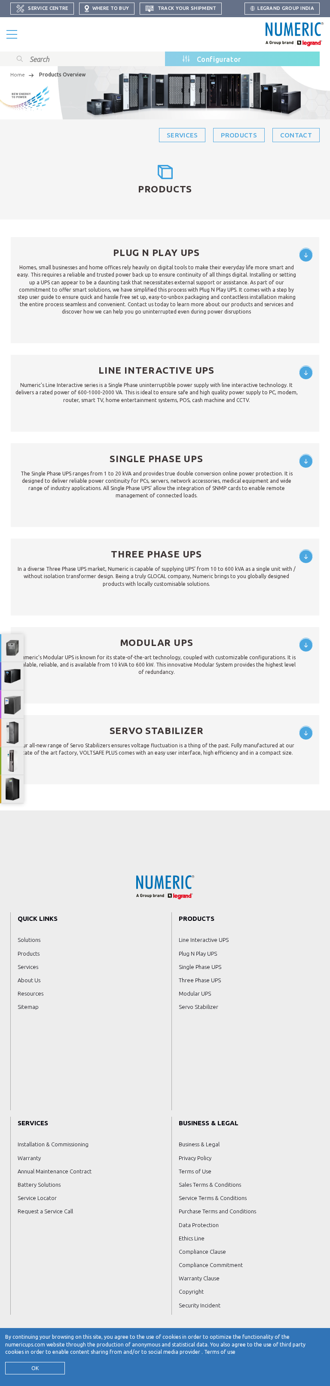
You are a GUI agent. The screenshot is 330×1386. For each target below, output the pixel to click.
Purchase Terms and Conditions (217, 1211)
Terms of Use (195, 1171)
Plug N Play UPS (198, 953)
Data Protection (199, 1225)
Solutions (29, 940)
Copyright (191, 1292)
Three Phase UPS (200, 980)
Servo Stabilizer (198, 1007)
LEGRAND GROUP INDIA (285, 8)
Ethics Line (192, 1238)
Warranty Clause (199, 1278)
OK (35, 1368)
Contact (296, 135)
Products (239, 135)
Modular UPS (195, 993)
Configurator (219, 59)
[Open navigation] (11, 34)
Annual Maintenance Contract (55, 1171)
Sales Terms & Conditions (210, 1185)
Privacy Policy (195, 1158)
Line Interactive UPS (204, 940)
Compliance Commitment (211, 1265)
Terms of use (219, 1352)
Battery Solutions (39, 1185)
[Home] (295, 34)
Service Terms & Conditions (213, 1198)
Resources (30, 993)
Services (182, 135)
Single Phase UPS (200, 967)
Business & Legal (199, 1144)
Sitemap (28, 1007)
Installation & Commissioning (53, 1144)
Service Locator (37, 1198)
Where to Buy (110, 8)
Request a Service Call (45, 1211)
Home (17, 74)
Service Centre (47, 8)
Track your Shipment (186, 8)
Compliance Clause (202, 1252)
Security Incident (199, 1305)
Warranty (29, 1158)
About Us (29, 980)
